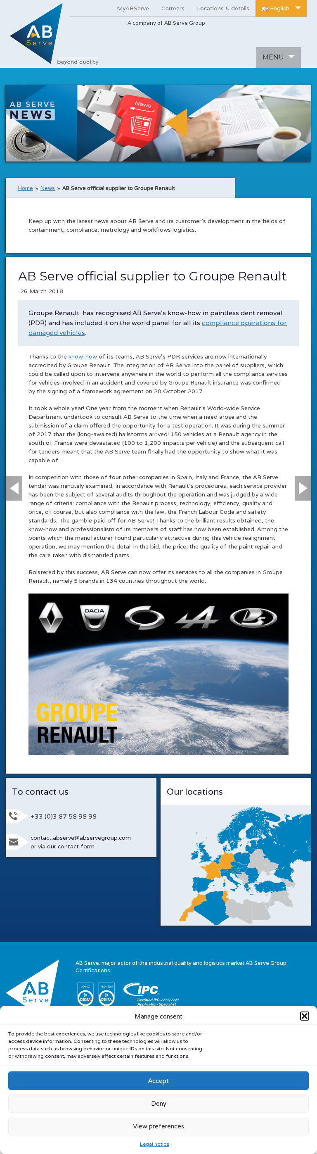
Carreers (173, 8)
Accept (158, 1081)
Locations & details (223, 8)
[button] (304, 1016)
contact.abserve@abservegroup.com (81, 837)
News (47, 188)
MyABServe (133, 8)
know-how (83, 356)
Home (25, 188)
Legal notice (154, 1144)
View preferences (158, 1126)
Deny (158, 1103)
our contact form (71, 846)
